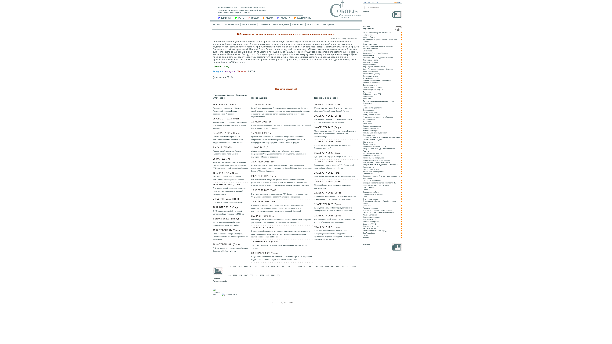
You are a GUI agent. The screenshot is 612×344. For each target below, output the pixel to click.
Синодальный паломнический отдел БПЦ (379, 183)
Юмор (365, 235)
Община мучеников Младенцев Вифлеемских (381, 137)
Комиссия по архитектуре (373, 108)
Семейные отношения (372, 181)
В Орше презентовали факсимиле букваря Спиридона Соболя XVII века (230, 249)
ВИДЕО (255, 18)
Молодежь (328, 24)
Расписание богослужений (373, 171)
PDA (399, 2)
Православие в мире (371, 156)
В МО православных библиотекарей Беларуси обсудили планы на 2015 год (228, 212)
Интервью (367, 92)
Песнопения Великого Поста (374, 146)
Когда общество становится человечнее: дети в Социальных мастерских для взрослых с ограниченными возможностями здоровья (281, 221)
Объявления (368, 142)
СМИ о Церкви (368, 187)
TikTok (251, 71)
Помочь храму (221, 66)
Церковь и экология (371, 226)
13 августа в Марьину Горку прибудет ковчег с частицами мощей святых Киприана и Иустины (333, 209)
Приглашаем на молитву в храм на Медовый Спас (334, 176)
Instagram (230, 71)
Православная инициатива (373, 158)
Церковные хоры (369, 219)
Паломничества (369, 144)
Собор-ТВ (367, 190)
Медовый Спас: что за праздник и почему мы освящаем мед (332, 186)
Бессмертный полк (370, 49)
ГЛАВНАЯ (226, 18)
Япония (366, 238)
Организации (231, 24)
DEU (373, 2)
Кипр (364, 105)
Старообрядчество (370, 199)
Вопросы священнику (371, 74)
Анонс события (369, 37)
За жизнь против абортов (373, 89)
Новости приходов (370, 131)
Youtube (241, 71)
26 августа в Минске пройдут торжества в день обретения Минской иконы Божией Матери (333, 109)
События (265, 24)
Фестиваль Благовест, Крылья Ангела (378, 210)
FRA (377, 2)
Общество (298, 24)
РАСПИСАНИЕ (304, 18)
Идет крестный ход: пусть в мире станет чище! (333, 157)
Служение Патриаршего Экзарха (376, 185)
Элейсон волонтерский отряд (374, 231)
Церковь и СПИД (369, 224)
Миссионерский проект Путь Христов (378, 117)
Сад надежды (368, 174)
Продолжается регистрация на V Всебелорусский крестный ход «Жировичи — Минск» (334, 166)
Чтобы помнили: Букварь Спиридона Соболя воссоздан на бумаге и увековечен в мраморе (230, 236)
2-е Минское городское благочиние (377, 33)
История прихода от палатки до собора (378, 101)
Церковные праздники (371, 217)
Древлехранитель (370, 85)
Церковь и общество (326, 98)
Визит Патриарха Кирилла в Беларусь (378, 69)
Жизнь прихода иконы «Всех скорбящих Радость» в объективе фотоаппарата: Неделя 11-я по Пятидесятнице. (335, 134)
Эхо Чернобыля (369, 233)
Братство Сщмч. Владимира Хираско (378, 58)
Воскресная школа (370, 76)
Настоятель (367, 124)
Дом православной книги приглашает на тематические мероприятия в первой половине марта (229, 191)
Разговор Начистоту (371, 169)
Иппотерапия (368, 96)
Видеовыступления (370, 62)
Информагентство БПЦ (372, 94)
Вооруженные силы (370, 71)
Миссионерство (369, 119)
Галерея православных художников (377, 80)
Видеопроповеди (369, 64)
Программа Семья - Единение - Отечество (231, 96)
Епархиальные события (372, 87)
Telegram (218, 71)
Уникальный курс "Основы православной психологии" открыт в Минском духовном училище (230, 125)
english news (368, 35)
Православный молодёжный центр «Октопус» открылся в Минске (227, 152)
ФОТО (241, 18)
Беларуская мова (370, 44)
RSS (395, 2)
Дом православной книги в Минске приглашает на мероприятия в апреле (228, 178)
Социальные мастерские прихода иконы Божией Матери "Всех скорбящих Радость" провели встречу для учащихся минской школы (281, 258)
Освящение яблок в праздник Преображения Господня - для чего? (332, 146)
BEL (365, 2)
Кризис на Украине (370, 112)
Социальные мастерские (373, 194)
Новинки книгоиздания (372, 126)
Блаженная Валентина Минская (375, 53)
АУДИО (269, 18)
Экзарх (216, 24)
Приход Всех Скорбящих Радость (376, 162)
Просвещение (281, 24)
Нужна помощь (369, 135)
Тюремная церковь (370, 208)
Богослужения (368, 55)
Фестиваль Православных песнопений (378, 212)
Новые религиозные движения (375, 133)
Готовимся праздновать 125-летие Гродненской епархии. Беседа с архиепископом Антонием (227, 111)
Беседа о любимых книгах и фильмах (378, 46)
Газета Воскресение (371, 78)
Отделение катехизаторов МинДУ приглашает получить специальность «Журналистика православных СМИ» (228, 139)
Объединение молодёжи (372, 140)
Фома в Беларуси (370, 215)
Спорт (365, 196)
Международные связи (372, 115)
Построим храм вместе (372, 153)
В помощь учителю (370, 60)
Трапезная (367, 206)
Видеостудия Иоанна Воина (374, 67)
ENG (369, 2)
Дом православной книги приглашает (228, 202)
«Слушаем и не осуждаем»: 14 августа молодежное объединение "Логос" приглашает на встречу (335, 197)
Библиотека (367, 51)
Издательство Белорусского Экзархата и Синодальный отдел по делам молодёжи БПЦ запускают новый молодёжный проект (230, 165)
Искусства (313, 24)
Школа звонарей (369, 228)
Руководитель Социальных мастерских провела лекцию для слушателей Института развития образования (281, 126)
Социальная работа (371, 192)
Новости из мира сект (371, 128)
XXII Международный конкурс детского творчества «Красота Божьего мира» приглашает (334, 220)
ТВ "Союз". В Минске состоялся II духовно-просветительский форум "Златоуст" (279, 246)
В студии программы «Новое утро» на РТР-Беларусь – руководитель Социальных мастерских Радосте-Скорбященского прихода (279, 195)
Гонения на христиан (371, 83)
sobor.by (226, 62)
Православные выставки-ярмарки (376, 160)
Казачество (367, 103)
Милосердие (249, 24)
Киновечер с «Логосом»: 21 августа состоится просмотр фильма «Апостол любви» (333, 120)
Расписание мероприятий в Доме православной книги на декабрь (226, 223)
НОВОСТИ (285, 18)
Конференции (368, 110)
